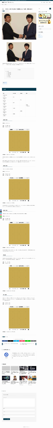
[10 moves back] (15, 152)
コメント (4, 397)
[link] (12, 357)
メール (4, 411)
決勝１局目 (9, 74)
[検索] (50, 0)
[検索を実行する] (50, 8)
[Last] (25, 152)
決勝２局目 (9, 73)
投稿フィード (40, 35)
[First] (13, 152)
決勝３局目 (9, 72)
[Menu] (10, 152)
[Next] (21, 152)
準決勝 (9, 75)
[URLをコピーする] (33, 341)
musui (6, 357)
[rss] (49, 0)
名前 (3, 408)
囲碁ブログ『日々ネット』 (8, 2)
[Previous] (17, 152)
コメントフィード (40, 36)
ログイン (39, 34)
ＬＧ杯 (8, 71)
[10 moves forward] (23, 152)
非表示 (5, 82)
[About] (28, 152)
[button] (5, 341)
